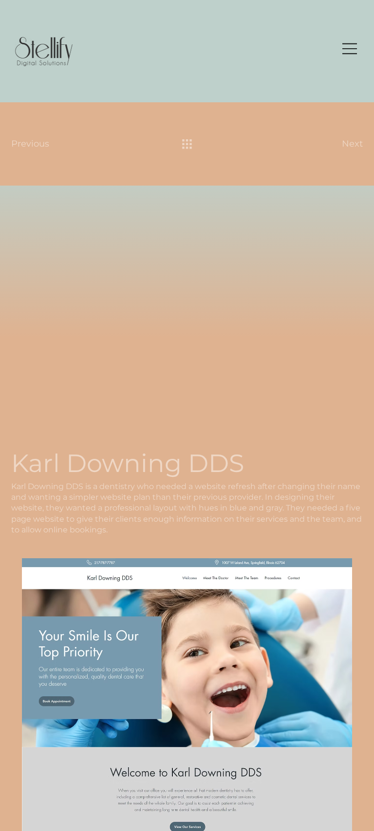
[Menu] (350, 48)
